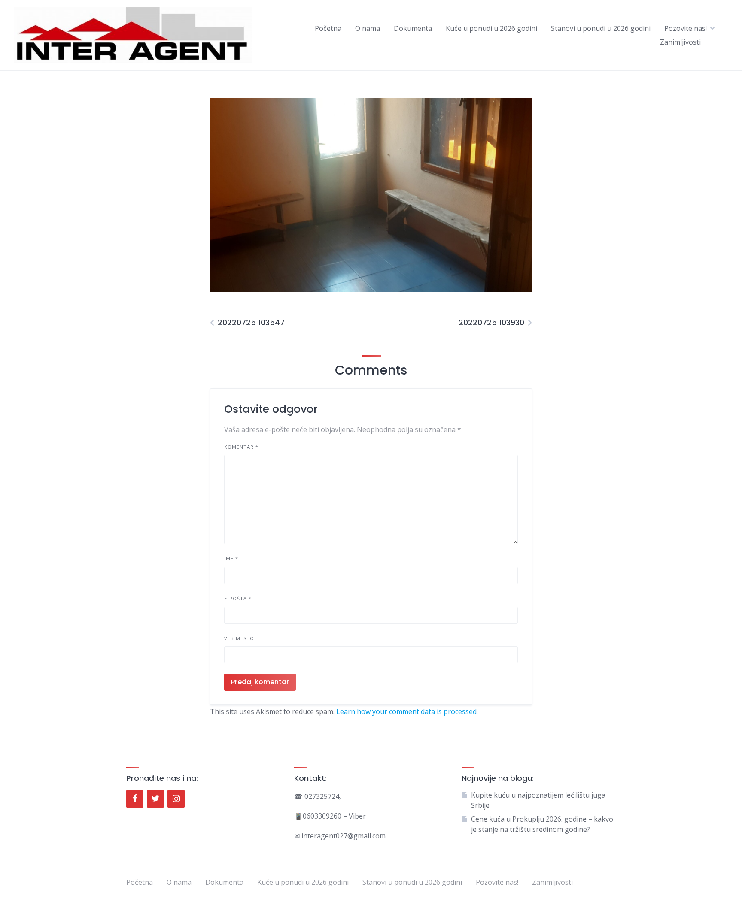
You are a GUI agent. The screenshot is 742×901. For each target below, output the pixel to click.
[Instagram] (176, 799)
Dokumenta (413, 28)
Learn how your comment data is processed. (407, 711)
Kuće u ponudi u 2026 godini (491, 28)
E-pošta (238, 598)
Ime (231, 558)
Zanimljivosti (680, 42)
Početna (328, 28)
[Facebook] (134, 799)
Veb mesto (239, 638)
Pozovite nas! (685, 28)
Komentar (241, 447)
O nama (367, 28)
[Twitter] (155, 799)
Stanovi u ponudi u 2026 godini (601, 28)
